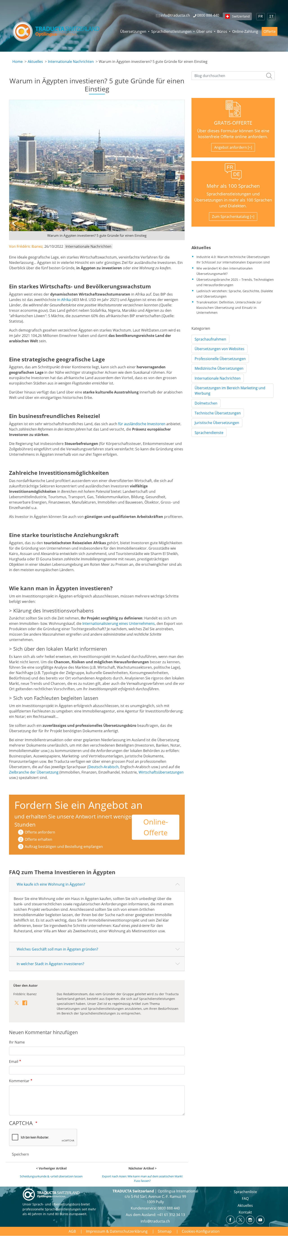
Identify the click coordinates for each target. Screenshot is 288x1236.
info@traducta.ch (155, 1221)
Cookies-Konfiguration (201, 1231)
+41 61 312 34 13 (171, 1214)
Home (17, 61)
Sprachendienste (209, 432)
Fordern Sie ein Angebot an (78, 805)
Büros (222, 31)
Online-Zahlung (245, 31)
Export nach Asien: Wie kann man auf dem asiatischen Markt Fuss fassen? (142, 1178)
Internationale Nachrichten (71, 61)
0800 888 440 (169, 1208)
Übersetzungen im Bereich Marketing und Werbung (230, 390)
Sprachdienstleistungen (171, 31)
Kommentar (19, 1080)
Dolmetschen (206, 403)
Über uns (204, 31)
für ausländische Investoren (141, 423)
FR (260, 17)
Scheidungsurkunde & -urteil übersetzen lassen (51, 1176)
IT (271, 17)
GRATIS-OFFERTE (233, 122)
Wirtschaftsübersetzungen (161, 772)
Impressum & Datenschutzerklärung (117, 1231)
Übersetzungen (133, 31)
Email (13, 1061)
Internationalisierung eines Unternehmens (118, 623)
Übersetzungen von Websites (219, 348)
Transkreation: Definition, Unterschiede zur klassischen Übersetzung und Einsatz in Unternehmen (228, 307)
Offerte (269, 31)
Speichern (20, 1154)
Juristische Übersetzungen (217, 422)
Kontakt (245, 1212)
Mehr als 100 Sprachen (233, 185)
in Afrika (64, 299)
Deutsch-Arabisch (103, 766)
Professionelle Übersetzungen (220, 358)
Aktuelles (35, 61)
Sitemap (165, 1231)
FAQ (245, 1198)
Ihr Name (17, 1042)
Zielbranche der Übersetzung (33, 772)
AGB (72, 1231)
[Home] (56, 31)
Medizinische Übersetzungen (219, 368)
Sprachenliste (245, 1191)
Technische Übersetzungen (218, 413)
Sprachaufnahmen (210, 339)
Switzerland (241, 16)
